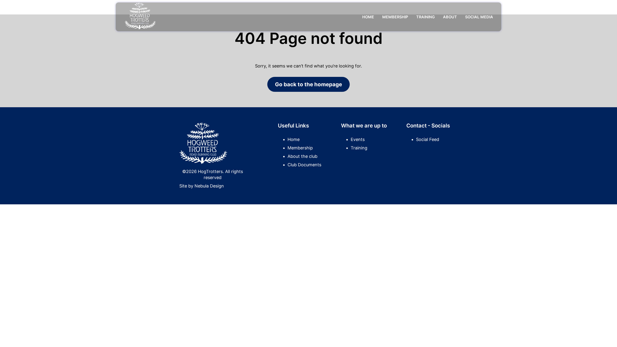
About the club (302, 156)
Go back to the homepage (308, 84)
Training (425, 16)
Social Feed (427, 139)
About (450, 16)
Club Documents (304, 164)
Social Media (479, 16)
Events (358, 139)
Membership (395, 16)
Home (368, 16)
